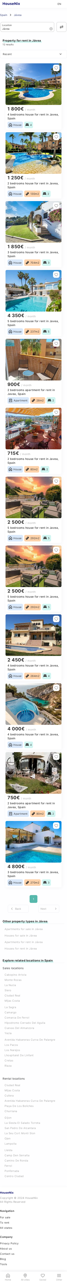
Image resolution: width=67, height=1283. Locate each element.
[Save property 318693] (56, 481)
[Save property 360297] (56, 68)
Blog (3, 1259)
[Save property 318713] (56, 412)
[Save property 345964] (56, 205)
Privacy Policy (9, 1243)
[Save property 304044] (56, 756)
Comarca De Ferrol (17, 1017)
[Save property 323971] (56, 343)
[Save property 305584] (56, 619)
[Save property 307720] (56, 550)
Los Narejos (12, 1050)
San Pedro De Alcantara (20, 1128)
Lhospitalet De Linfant (19, 1055)
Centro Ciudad (14, 1176)
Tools (3, 1264)
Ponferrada (12, 1171)
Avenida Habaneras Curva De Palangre (30, 1039)
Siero (8, 990)
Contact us (7, 1253)
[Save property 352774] (56, 137)
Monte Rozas (13, 979)
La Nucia (10, 985)
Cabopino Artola (15, 974)
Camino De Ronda (16, 1160)
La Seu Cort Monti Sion (20, 1133)
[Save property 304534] (56, 688)
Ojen (7, 1138)
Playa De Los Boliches (19, 1106)
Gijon (8, 1117)
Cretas (9, 1060)
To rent (4, 1222)
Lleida (8, 1150)
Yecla (8, 1033)
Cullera (9, 1095)
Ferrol (8, 1165)
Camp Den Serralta (17, 1155)
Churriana (11, 1111)
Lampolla (10, 1143)
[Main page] (18, 3)
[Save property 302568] (56, 825)
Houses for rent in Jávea (21, 948)
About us (6, 1248)
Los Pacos (11, 1044)
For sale (5, 1217)
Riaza (8, 1065)
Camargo (11, 1012)
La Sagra (10, 1007)
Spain (3, 15)
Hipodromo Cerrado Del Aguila (25, 1022)
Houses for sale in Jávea (21, 935)
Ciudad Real (12, 995)
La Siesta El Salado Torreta (22, 1122)
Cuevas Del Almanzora (19, 1028)
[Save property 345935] (56, 274)
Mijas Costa (12, 1000)
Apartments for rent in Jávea (24, 942)
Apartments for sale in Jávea (24, 929)
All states (6, 1227)
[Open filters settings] (61, 27)
